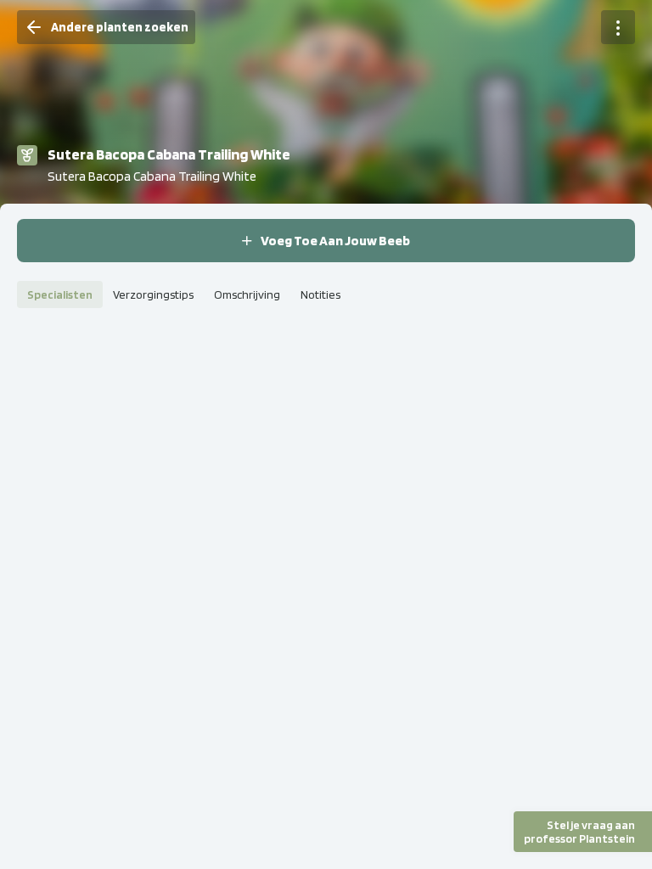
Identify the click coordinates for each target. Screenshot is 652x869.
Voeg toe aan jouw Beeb (335, 241)
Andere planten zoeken (119, 27)
